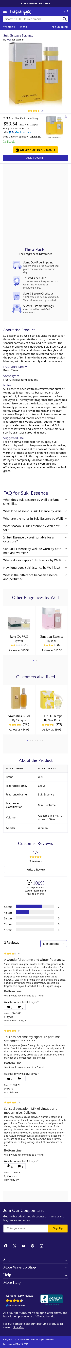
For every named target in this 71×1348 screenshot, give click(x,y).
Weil (9, 39)
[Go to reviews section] (33, 110)
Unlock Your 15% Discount (37, 149)
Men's (24, 27)
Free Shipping (59, 27)
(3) (42, 110)
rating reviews (19, 1295)
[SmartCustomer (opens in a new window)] (16, 1306)
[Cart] (66, 12)
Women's (9, 27)
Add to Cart (35, 157)
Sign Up (58, 1228)
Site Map (18, 1327)
